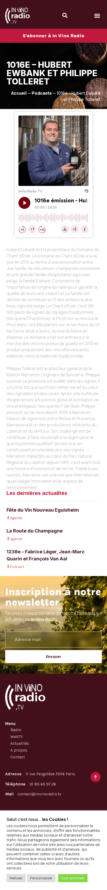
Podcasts (42, 93)
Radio (15, 729)
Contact (17, 756)
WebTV (16, 736)
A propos (18, 750)
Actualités (19, 743)
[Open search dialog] (65, 15)
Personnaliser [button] (41, 878)
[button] (97, 15)
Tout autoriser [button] (72, 878)
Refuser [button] (16, 878)
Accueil (19, 93)
